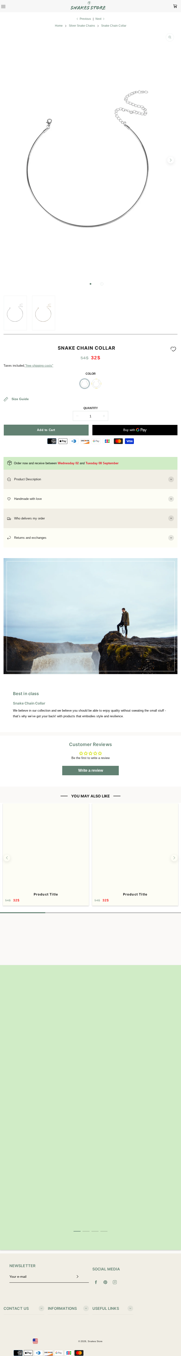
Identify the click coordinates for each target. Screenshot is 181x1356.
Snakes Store (95, 1341)
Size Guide (20, 399)
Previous (85, 19)
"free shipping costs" (39, 365)
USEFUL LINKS (105, 1308)
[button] (90, 284)
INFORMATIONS (62, 1308)
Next (98, 19)
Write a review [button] (90, 770)
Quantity (90, 408)
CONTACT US (16, 1308)
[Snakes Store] (88, 6)
